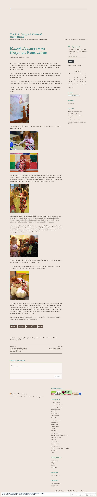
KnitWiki (53, 465)
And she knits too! (55, 409)
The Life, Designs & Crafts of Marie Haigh (26, 35)
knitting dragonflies (56, 433)
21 (80, 82)
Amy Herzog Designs (56, 407)
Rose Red (53, 439)
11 (71, 79)
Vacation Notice (55, 348)
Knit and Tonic (55, 426)
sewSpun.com (54, 485)
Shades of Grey (55, 441)
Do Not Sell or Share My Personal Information (77, 491)
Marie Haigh (26, 57)
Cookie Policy (32, 494)
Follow (71, 61)
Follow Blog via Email (74, 47)
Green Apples (54, 422)
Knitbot (53, 428)
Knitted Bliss (54, 431)
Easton (36, 338)
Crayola (23, 338)
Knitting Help (54, 460)
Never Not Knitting (56, 437)
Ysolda (52, 452)
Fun (15, 338)
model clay (54, 338)
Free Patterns (72, 39)
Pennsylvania (13, 339)
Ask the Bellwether (56, 483)
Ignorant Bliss (54, 424)
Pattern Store (82, 39)
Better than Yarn (55, 413)
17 (69, 82)
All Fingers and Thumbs (57, 404)
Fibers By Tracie (55, 475)
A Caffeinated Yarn (55, 402)
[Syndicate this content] (10, 394)
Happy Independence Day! (75, 111)
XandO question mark (73, 120)
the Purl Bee (54, 467)
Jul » (73, 87)
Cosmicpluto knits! (56, 420)
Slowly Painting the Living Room (18, 349)
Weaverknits (54, 450)
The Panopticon (55, 444)
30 (85, 84)
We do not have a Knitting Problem (60, 448)
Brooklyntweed (55, 415)
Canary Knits (54, 418)
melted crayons (47, 338)
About (65, 39)
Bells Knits (53, 411)
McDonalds (41, 338)
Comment (57, 376)
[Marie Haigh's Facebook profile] (80, 394)
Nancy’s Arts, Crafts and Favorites (60, 435)
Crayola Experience (36, 63)
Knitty (52, 463)
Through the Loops (56, 446)
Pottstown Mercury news (19, 394)
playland (19, 339)
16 (85, 79)
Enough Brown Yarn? (73, 114)
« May (69, 87)
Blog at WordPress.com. (61, 491)
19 (74, 82)
